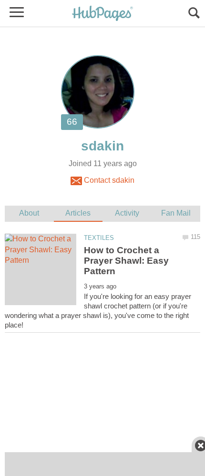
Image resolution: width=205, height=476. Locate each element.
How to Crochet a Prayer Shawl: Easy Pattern (126, 261)
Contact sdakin (108, 180)
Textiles (99, 237)
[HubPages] (102, 14)
